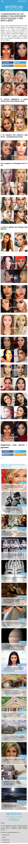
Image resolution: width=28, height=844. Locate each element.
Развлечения (5, 834)
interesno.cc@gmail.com (14, 820)
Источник (2, 458)
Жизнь (4, 837)
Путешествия (6, 842)
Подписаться (22, 1)
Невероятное (5, 839)
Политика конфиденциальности (10, 832)
